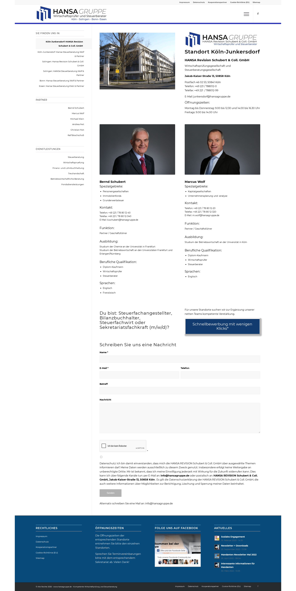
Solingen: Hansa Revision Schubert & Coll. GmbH (63, 63)
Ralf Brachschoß (76, 135)
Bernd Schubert (76, 108)
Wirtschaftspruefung (73, 162)
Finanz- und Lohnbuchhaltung (68, 168)
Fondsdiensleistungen (72, 184)
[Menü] (245, 14)
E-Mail (104, 368)
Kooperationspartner (217, 2)
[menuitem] (184, 2)
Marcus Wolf (78, 113)
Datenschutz (199, 2)
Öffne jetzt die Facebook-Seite (172, 551)
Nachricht (105, 399)
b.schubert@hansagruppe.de (122, 219)
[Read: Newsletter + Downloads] (217, 547)
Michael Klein (77, 119)
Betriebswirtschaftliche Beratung (67, 179)
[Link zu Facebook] (258, 13)
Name (104, 352)
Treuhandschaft (76, 173)
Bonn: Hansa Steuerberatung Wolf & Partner (62, 80)
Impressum (184, 2)
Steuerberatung (76, 157)
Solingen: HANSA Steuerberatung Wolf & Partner (63, 73)
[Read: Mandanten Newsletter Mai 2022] (217, 556)
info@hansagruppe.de (159, 503)
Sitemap (256, 2)
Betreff (104, 384)
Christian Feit (77, 130)
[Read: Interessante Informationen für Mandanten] (217, 565)
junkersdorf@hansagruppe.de (211, 96)
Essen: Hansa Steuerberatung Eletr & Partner (61, 86)
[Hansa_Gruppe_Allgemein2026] (71, 14)
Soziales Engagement (233, 537)
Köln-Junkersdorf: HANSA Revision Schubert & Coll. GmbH (64, 43)
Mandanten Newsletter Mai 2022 (239, 554)
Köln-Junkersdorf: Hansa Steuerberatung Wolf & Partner (61, 54)
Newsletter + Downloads (234, 545)
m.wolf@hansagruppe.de (205, 215)
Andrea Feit (78, 124)
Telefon (185, 368)
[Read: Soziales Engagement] (217, 538)
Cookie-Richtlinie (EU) (239, 2)
